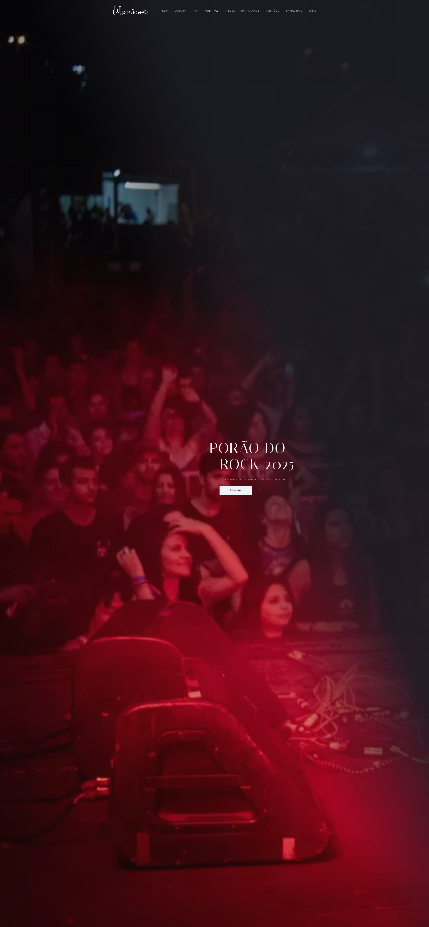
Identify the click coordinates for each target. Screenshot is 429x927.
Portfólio (272, 10)
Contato (180, 10)
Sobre (312, 10)
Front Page (211, 10)
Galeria (230, 10)
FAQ (195, 10)
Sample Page (294, 10)
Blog (165, 10)
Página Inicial (250, 10)
